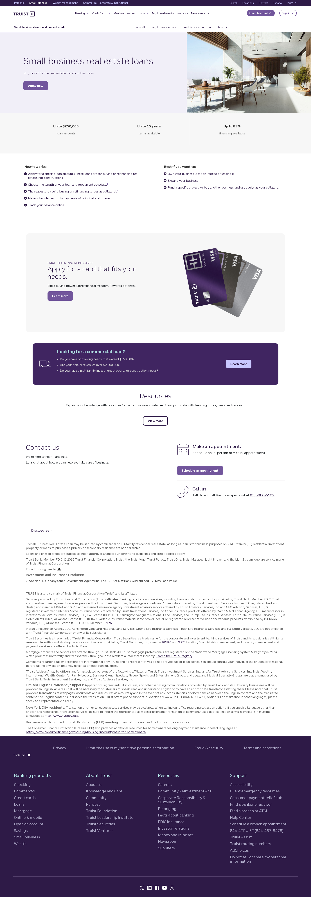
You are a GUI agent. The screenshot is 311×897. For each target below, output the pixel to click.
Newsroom (167, 841)
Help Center (240, 817)
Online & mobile (28, 817)
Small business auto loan (197, 27)
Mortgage (23, 811)
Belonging (167, 808)
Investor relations (173, 828)
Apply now (38, 86)
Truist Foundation (101, 811)
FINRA (107, 623)
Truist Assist (241, 837)
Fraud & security (208, 748)
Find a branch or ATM (248, 811)
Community (96, 797)
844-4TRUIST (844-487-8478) (256, 830)
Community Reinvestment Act (184, 791)
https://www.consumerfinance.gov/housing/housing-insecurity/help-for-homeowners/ (86, 732)
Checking (22, 784)
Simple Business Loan (164, 27)
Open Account (259, 13)
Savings (21, 830)
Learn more (62, 296)
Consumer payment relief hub (256, 797)
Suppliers (166, 848)
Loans (19, 804)
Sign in (289, 13)
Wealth (20, 843)
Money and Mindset (175, 835)
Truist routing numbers (250, 843)
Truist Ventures (99, 830)
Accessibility (241, 784)
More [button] (224, 27)
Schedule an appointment (202, 470)
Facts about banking (176, 815)
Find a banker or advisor (251, 804)
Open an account (29, 824)
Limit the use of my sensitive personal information (130, 748)
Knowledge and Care (104, 791)
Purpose (93, 804)
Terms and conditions (262, 748)
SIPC (181, 642)
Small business (27, 837)
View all (142, 27)
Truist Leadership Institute (109, 817)
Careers (165, 784)
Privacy (59, 748)
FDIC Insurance (171, 822)
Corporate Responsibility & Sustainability (182, 799)
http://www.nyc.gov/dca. (61, 715)
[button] (82, 14)
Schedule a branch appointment (258, 824)
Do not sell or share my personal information (258, 859)
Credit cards (25, 797)
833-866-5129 (262, 495)
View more (158, 421)
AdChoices (239, 850)
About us (94, 784)
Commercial (24, 791)
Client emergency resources (255, 791)
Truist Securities (100, 824)
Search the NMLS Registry (174, 656)
